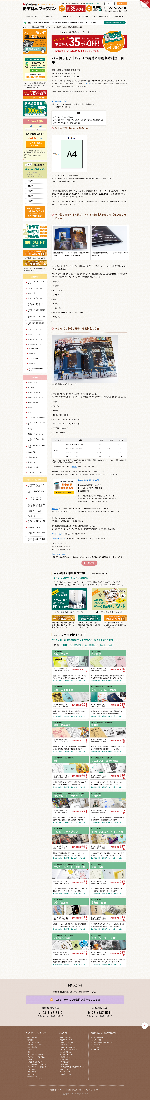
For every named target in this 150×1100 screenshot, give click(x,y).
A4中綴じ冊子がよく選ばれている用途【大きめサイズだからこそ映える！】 (79, 120)
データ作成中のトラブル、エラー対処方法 (35, 498)
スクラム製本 (33, 358)
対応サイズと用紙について (68, 1047)
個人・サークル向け (58, 828)
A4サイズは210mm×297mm (63, 117)
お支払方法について (66, 1040)
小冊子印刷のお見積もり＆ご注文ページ (95, 460)
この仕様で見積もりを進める (35, 144)
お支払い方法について (35, 298)
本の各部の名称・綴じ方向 (36, 369)
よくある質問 (96, 1040)
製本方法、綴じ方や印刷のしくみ (36, 539)
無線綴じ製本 (33, 348)
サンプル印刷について (35, 329)
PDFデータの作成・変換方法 (36, 492)
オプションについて (66, 1071)
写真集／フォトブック (35, 434)
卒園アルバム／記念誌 (35, 397)
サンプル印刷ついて (66, 1052)
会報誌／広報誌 (33, 467)
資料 (29, 412)
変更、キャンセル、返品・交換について (35, 304)
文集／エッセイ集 (34, 392)
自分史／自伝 (32, 462)
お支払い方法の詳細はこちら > (114, 22)
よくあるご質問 (57, 534)
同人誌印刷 (32, 516)
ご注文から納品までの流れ (68, 1049)
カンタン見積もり (98, 1037)
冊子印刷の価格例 (65, 76)
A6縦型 (30, 201)
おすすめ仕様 (58, 680)
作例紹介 (74, 466)
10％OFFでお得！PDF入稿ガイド (36, 282)
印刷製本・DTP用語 (34, 511)
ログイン (122, 4)
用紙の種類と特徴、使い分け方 (36, 533)
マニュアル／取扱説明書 (36, 417)
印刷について (64, 1069)
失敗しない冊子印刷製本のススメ (41, 27)
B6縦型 (30, 196)
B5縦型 (30, 186)
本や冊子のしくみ (34, 527)
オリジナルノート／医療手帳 (36, 446)
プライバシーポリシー (93, 1090)
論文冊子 (31, 387)
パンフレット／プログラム (36, 423)
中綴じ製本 (33, 353)
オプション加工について (36, 339)
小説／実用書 (32, 457)
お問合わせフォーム (58, 538)
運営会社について (56, 1090)
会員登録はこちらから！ (94, 3)
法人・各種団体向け (96, 793)
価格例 (67, 680)
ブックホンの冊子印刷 (59, 101)
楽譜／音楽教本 (33, 402)
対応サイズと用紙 (34, 334)
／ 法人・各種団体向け (106, 686)
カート (110, 4)
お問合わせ (95, 1049)
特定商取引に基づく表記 (73, 1090)
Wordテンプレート (98, 1044)
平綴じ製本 (33, 363)
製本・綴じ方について (35, 344)
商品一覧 (35, 377)
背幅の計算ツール (65, 1044)
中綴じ (57, 76)
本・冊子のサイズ (77, 76)
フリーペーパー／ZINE (35, 472)
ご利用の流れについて (35, 288)
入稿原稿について (65, 1074)
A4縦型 (30, 181)
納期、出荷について (35, 293)
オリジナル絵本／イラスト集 (36, 439)
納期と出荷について (66, 1037)
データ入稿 (95, 1047)
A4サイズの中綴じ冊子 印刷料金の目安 (66, 123)
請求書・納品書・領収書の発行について (36, 310)
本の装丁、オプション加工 (36, 521)
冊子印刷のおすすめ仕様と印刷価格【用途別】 (36, 505)
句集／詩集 (32, 452)
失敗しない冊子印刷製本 (35, 480)
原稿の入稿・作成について (36, 317)
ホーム (27, 27)
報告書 (30, 407)
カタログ (31, 429)
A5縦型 (30, 191)
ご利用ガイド (35, 277)
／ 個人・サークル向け (79, 793)
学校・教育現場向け (58, 651)
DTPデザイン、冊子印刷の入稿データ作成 (36, 485)
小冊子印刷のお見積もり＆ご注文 (89, 480)
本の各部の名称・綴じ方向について (72, 1067)
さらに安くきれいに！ (78, 680)
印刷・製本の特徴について (36, 323)
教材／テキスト (33, 382)
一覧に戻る (90, 563)
